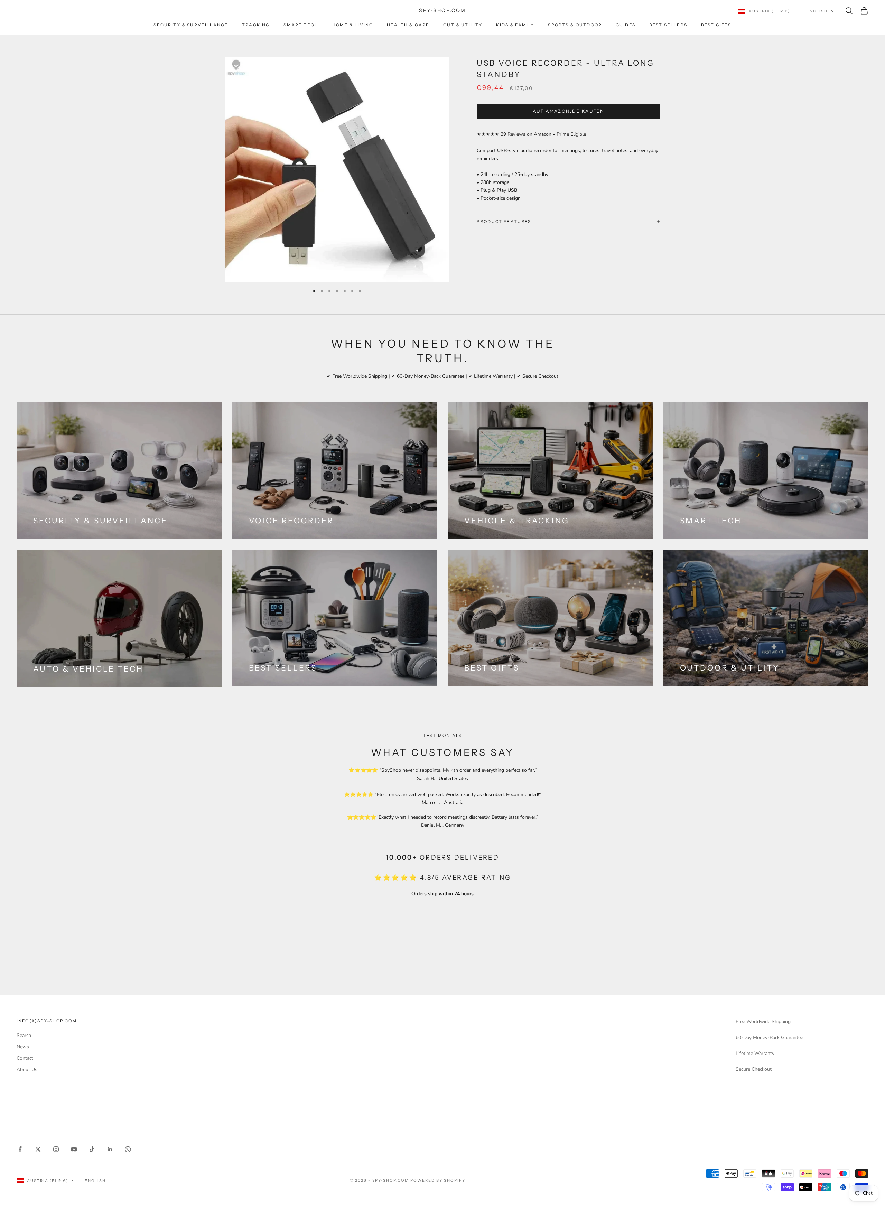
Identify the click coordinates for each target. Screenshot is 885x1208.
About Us (27, 1069)
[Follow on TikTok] (91, 1149)
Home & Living (352, 24)
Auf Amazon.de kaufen (568, 111)
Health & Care (408, 24)
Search (24, 1035)
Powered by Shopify (437, 1180)
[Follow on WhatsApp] (127, 1149)
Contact (25, 1058)
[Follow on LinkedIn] (109, 1149)
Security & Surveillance (190, 24)
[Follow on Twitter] (38, 1149)
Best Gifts (716, 24)
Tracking (256, 24)
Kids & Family (515, 24)
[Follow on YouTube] (74, 1149)
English (817, 11)
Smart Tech (300, 24)
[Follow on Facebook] (20, 1149)
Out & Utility (462, 24)
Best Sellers (668, 24)
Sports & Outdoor (575, 24)
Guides (625, 24)
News (23, 1046)
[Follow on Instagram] (56, 1149)
